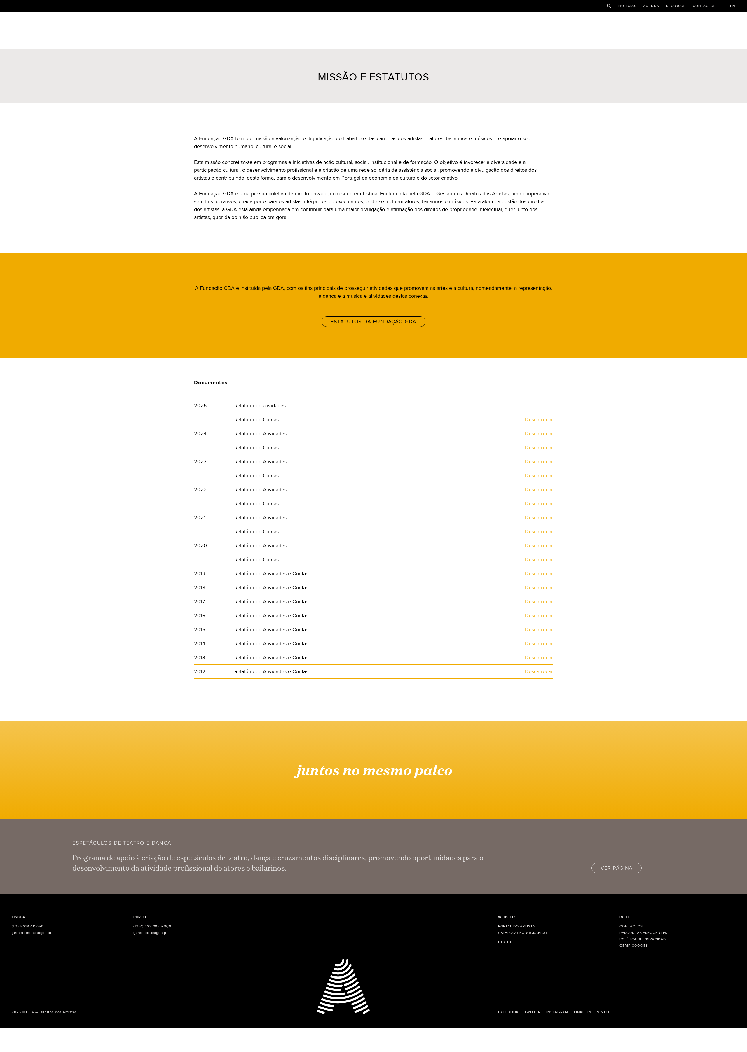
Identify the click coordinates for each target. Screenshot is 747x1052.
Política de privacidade (643, 939)
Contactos (704, 5)
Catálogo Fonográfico (522, 932)
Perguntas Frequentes (643, 932)
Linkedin (582, 1012)
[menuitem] (732, 6)
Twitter (532, 1012)
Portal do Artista (516, 926)
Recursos (676, 5)
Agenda (651, 5)
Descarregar (539, 419)
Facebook (508, 1012)
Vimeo (603, 1012)
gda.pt (505, 942)
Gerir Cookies (633, 945)
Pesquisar (609, 6)
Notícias (627, 5)
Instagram (557, 1012)
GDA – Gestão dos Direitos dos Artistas (464, 193)
